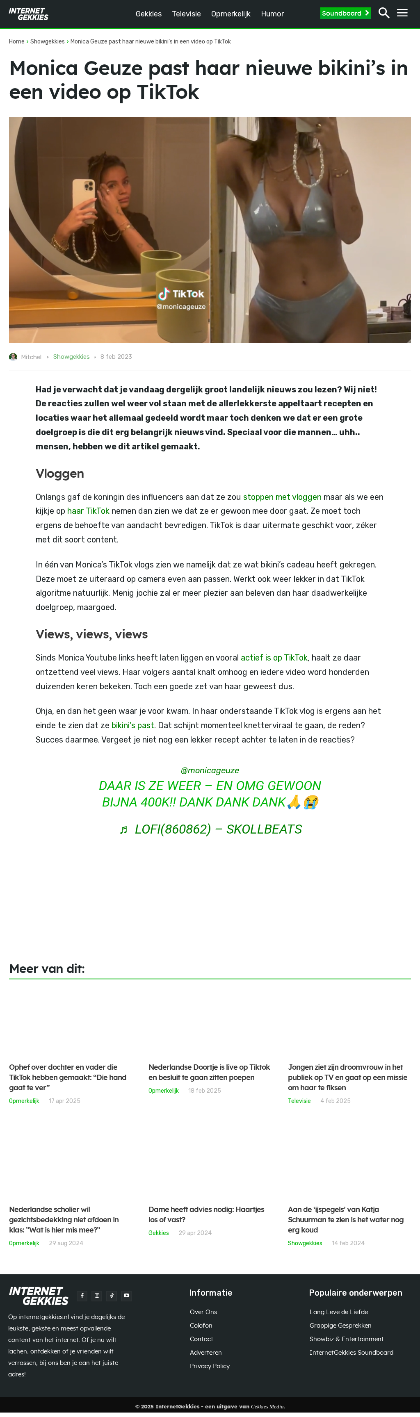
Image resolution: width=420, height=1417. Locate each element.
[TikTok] (111, 1296)
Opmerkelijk (24, 1101)
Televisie (299, 1101)
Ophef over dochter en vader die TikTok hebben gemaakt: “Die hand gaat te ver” (67, 1078)
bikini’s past (133, 725)
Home (17, 41)
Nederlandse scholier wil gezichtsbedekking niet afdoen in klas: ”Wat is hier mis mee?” (64, 1220)
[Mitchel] (14, 357)
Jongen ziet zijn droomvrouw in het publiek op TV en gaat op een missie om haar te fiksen (347, 1078)
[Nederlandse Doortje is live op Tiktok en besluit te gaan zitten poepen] (210, 1022)
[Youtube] (126, 1296)
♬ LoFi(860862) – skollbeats (210, 829)
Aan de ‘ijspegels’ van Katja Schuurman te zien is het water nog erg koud (346, 1220)
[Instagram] (96, 1296)
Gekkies (158, 1233)
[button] (384, 14)
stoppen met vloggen (282, 497)
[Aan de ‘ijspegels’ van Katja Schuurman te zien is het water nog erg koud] (349, 1164)
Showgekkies (47, 41)
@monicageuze (210, 770)
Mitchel (31, 357)
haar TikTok (87, 511)
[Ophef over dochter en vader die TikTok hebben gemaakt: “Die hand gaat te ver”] (70, 1022)
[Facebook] (82, 1296)
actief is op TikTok (274, 658)
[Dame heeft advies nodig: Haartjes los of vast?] (210, 1164)
